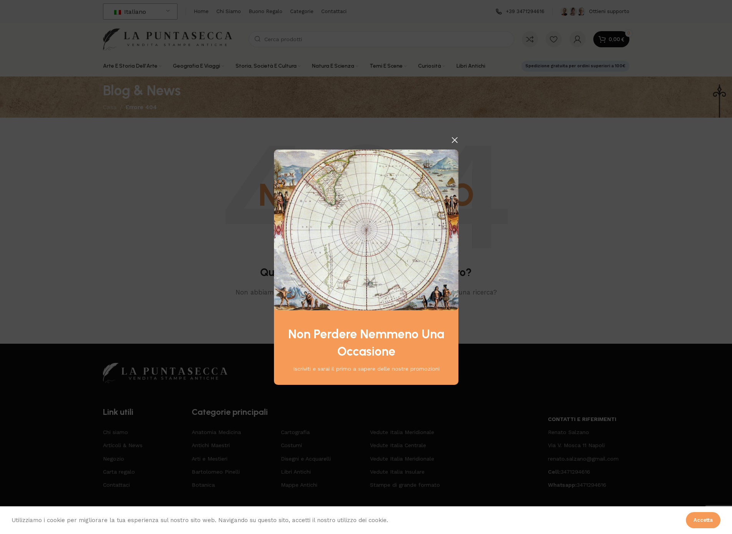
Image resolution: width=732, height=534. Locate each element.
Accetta (703, 520)
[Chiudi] (454, 140)
